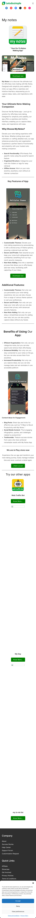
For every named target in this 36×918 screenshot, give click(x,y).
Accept (18, 901)
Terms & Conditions (9, 879)
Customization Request (10, 854)
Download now (18, 76)
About (4, 841)
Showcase (5, 869)
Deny (18, 906)
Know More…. (18, 501)
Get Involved (6, 872)
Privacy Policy (24, 915)
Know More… (18, 660)
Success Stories (7, 844)
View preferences (18, 911)
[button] (33, 883)
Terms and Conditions (13, 915)
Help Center (6, 847)
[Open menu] (33, 3)
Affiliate (5, 866)
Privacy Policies (7, 876)
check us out (18, 466)
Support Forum (7, 850)
